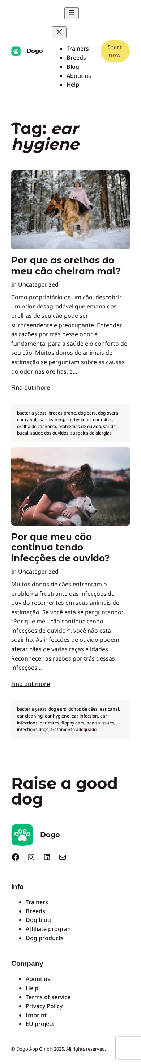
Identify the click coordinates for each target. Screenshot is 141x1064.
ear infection (85, 716)
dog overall (109, 413)
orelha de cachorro (36, 426)
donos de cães (83, 709)
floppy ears (72, 723)
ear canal (26, 419)
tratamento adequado (74, 729)
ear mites (102, 419)
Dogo (34, 50)
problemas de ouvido (79, 426)
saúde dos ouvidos (49, 433)
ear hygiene (78, 419)
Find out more (30, 387)
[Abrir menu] (71, 13)
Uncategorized (38, 284)
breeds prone (62, 413)
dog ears (87, 413)
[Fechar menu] (59, 32)
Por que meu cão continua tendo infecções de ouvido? (60, 548)
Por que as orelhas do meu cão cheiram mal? (66, 265)
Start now (115, 50)
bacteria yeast (31, 413)
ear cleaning (51, 419)
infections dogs (32, 729)
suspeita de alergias (91, 433)
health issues (100, 723)
